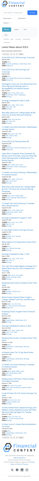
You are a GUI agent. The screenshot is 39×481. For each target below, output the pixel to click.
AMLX (13, 330)
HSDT (7, 373)
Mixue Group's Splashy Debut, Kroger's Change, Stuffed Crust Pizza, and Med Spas (18, 298)
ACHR (9, 417)
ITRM (7, 224)
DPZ (15, 304)
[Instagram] (27, 470)
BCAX (13, 275)
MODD (16, 212)
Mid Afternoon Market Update (22, 387)
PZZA (10, 306)
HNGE (15, 136)
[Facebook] (17, 470)
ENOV (18, 93)
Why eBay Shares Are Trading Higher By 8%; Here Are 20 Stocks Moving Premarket (19, 114)
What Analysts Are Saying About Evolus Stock (19, 242)
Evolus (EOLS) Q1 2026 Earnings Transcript (18, 57)
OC (13, 260)
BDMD (14, 371)
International (26, 39)
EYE (11, 260)
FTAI (16, 386)
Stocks (16, 29)
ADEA (13, 105)
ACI (13, 304)
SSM (10, 121)
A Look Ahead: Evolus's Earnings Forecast (17, 230)
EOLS (8, 62)
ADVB (9, 119)
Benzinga (8, 97)
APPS (8, 165)
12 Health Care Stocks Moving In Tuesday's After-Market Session (18, 204)
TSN (14, 107)
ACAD (9, 258)
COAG (13, 93)
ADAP (9, 179)
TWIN (19, 277)
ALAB (9, 196)
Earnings (18, 236)
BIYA (19, 119)
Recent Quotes (7, 18)
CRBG (7, 107)
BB (16, 119)
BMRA (18, 371)
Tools (5, 35)
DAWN (13, 165)
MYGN (11, 136)
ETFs (25, 29)
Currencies (18, 39)
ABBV (9, 304)
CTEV (16, 134)
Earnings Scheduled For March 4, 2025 (16, 326)
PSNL (7, 136)
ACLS (17, 222)
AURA (9, 93)
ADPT (9, 210)
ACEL (8, 222)
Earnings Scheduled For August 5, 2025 (17, 218)
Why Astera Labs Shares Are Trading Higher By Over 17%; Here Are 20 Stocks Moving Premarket (19, 189)
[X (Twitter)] (12, 470)
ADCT (9, 105)
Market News (23, 64)
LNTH (11, 181)
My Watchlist (21, 18)
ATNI (21, 330)
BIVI (13, 134)
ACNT (9, 330)
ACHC (13, 222)
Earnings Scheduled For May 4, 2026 (15, 100)
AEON (9, 371)
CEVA (7, 260)
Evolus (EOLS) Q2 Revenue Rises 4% (15, 141)
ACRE (20, 222)
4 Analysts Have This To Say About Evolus (17, 352)
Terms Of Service (22, 464)
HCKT (21, 165)
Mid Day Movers (22, 198)
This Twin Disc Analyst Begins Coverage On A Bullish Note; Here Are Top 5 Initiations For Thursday (19, 268)
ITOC (13, 121)
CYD (13, 417)
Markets (6, 29)
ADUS (21, 105)
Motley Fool (9, 66)
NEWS (21, 275)
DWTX (22, 371)
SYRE (15, 95)
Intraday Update (18, 418)
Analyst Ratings (10, 320)
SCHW (11, 418)
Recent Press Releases (12, 64)
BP (10, 224)
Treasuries (7, 42)
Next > (21, 54)
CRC (13, 224)
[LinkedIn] (22, 470)
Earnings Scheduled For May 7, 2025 (15, 254)
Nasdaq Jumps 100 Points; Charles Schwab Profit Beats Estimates (18, 380)
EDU (8, 386)
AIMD (9, 134)
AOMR (17, 330)
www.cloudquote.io (20, 458)
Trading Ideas (22, 95)
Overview (6, 39)
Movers (8, 198)
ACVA (21, 258)
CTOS (11, 332)
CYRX (19, 134)
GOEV (19, 386)
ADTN (17, 105)
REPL (7, 418)
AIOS (13, 119)
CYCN (13, 210)
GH (20, 417)
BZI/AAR (11, 248)
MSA (11, 107)
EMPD (21, 196)
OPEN (15, 167)
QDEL (20, 212)
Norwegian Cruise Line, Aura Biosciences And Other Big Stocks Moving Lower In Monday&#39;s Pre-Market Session (19, 86)
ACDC (13, 258)
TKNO (15, 332)
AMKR (9, 275)
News (12, 39)
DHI (8, 400)
